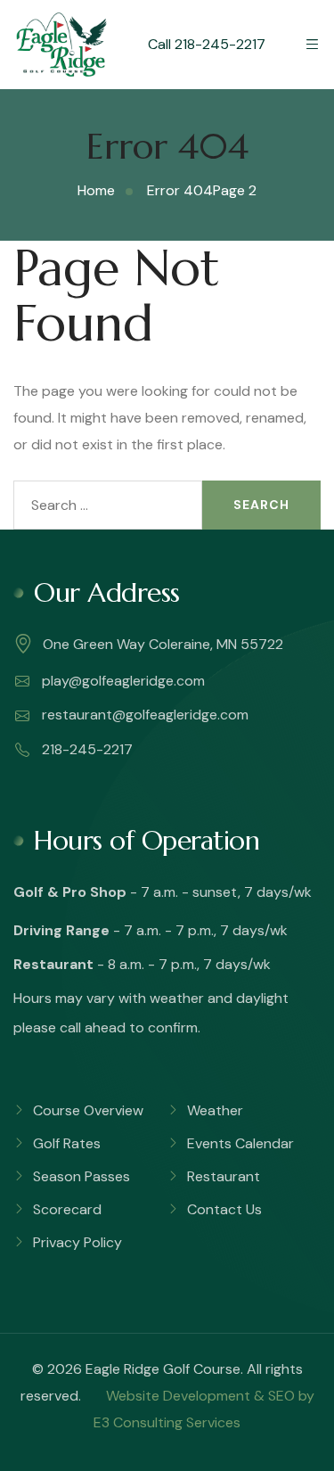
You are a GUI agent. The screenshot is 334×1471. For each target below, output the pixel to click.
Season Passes (81, 1176)
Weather (215, 1110)
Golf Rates (67, 1143)
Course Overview (88, 1110)
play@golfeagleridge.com (121, 680)
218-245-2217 (85, 749)
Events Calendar (240, 1143)
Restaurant (223, 1176)
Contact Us (224, 1209)
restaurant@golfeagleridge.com (143, 714)
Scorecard (67, 1209)
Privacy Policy (77, 1242)
